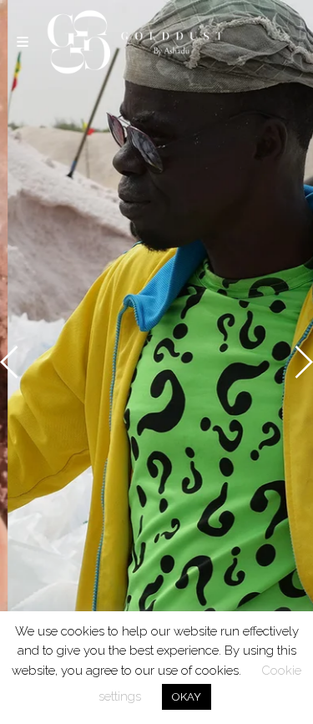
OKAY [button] (186, 697)
